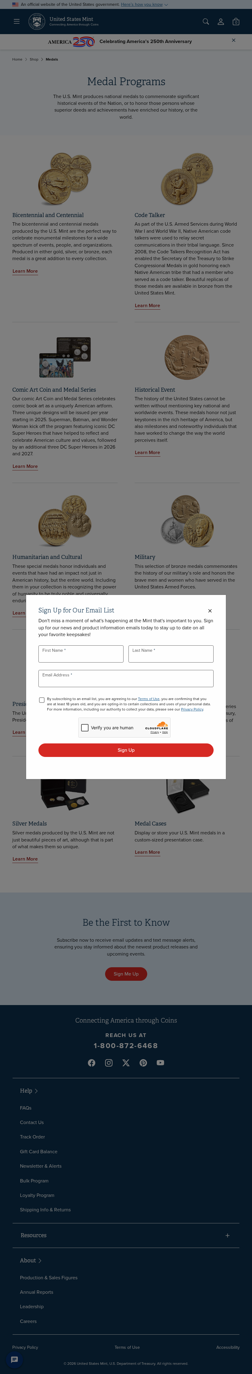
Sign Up (126, 750)
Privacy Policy (192, 709)
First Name (53, 650)
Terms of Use (148, 699)
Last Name (143, 650)
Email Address (56, 675)
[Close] (210, 611)
